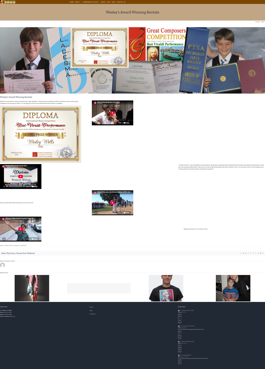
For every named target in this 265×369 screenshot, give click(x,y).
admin (2, 245)
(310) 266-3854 (8, 314)
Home (91, 307)
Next (262, 22)
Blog (91, 310)
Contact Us (93, 314)
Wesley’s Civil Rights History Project (188, 341)
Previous (258, 22)
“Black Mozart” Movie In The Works (188, 310)
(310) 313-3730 (7, 312)
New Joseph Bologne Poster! (186, 355)
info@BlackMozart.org (9, 316)
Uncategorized (16, 245)
